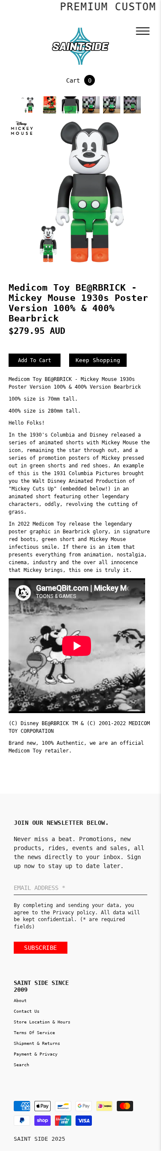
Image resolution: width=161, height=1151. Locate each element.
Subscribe (40, 947)
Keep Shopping (98, 360)
